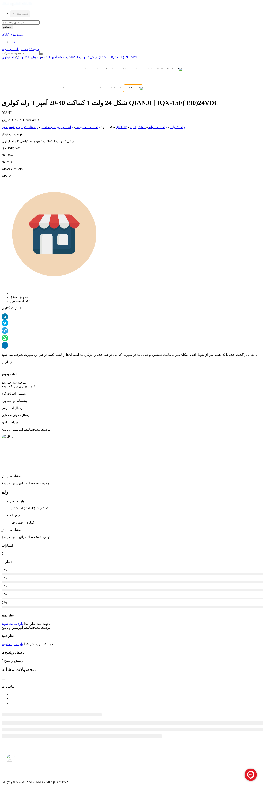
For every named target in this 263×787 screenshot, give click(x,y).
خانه (13, 42)
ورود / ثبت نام (29, 49)
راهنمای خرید (11, 49)
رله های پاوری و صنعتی (57, 127)
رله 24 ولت (177, 127)
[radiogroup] (5, 366)
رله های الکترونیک (29, 57)
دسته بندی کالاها (13, 34)
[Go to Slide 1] (133, 88)
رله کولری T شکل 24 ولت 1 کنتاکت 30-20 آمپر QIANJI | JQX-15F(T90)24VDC (71, 57)
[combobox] (20, 13)
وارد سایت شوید (12, 623)
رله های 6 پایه (157, 127)
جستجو (7, 26)
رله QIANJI (138, 127)
